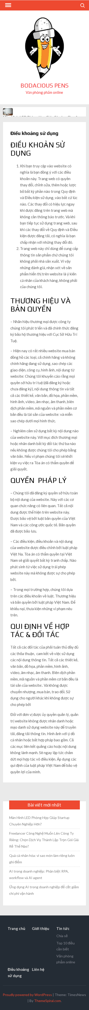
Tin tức (62, 928)
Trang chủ (16, 928)
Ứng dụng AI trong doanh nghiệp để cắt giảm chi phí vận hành (44, 890)
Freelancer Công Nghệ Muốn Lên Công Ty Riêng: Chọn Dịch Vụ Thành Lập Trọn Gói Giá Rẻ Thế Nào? (44, 839)
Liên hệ (38, 969)
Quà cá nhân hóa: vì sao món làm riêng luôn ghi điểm (42, 858)
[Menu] (8, 5)
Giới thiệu (40, 928)
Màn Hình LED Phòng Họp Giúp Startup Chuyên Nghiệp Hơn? (39, 820)
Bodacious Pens (44, 85)
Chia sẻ (62, 936)
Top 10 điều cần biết (65, 946)
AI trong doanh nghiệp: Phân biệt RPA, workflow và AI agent (39, 874)
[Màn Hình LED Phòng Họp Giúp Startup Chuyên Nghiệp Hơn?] (8, 111)
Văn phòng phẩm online (65, 959)
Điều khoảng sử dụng (18, 972)
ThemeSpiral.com (47, 1001)
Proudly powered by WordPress (27, 995)
